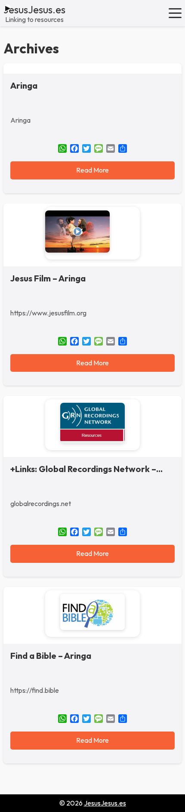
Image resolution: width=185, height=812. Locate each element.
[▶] (92, 233)
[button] (175, 12)
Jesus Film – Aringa (48, 278)
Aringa (23, 85)
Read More (92, 170)
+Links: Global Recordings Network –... (86, 468)
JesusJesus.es (34, 9)
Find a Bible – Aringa (50, 655)
